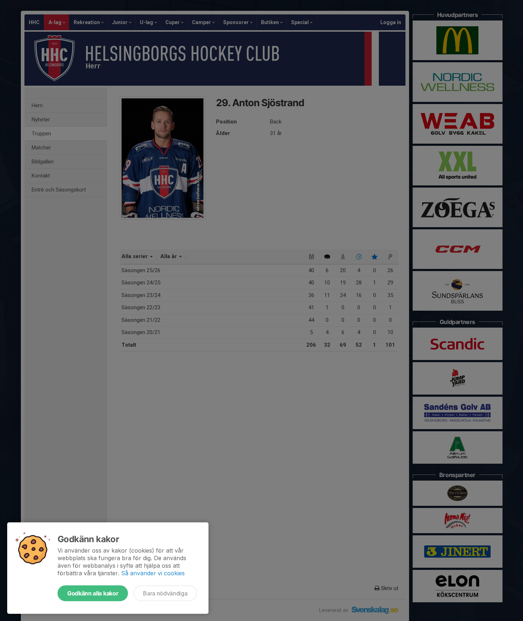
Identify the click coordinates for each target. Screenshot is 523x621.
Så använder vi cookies (153, 573)
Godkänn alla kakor (92, 593)
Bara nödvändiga (165, 593)
